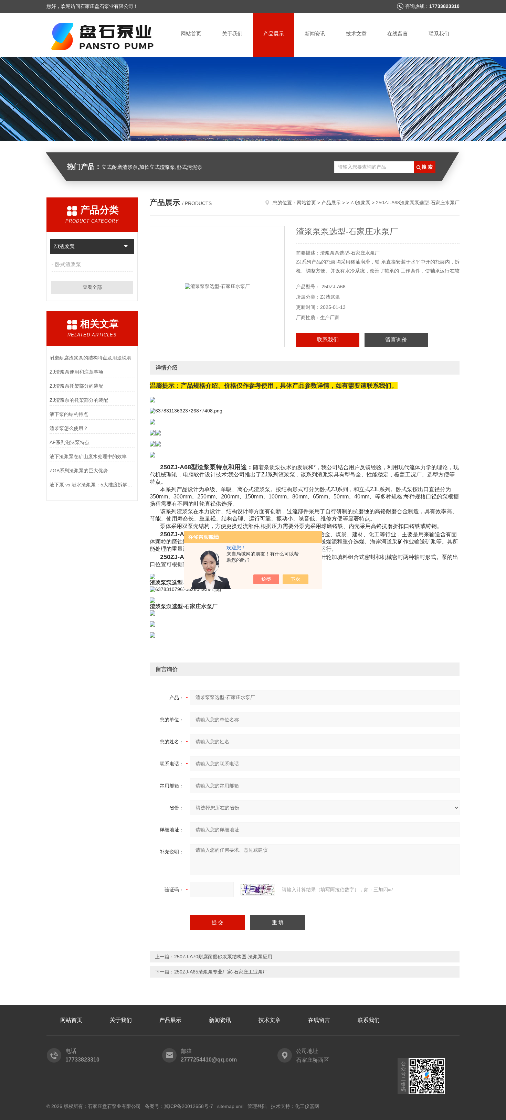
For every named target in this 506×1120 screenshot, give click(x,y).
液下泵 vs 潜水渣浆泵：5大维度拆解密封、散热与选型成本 (92, 484)
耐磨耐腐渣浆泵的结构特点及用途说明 (90, 357)
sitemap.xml (230, 1106)
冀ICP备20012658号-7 (188, 1106)
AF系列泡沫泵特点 (69, 442)
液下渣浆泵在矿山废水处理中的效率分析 (92, 456)
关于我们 (232, 33)
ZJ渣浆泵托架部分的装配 (76, 386)
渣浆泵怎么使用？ (69, 428)
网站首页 (191, 33)
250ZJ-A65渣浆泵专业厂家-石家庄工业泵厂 (220, 971)
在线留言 (397, 33)
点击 (125, 246)
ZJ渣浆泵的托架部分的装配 (79, 400)
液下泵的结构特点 (69, 414)
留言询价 (396, 340)
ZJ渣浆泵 (64, 246)
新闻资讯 (315, 33)
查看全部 (92, 287)
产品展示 (273, 33)
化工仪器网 (307, 1106)
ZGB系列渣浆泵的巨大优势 (79, 470)
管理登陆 (257, 1106)
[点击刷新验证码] (258, 889)
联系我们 (439, 33)
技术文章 (356, 33)
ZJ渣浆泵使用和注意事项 (76, 372)
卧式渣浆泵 (68, 264)
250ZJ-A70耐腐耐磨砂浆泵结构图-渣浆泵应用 (223, 956)
